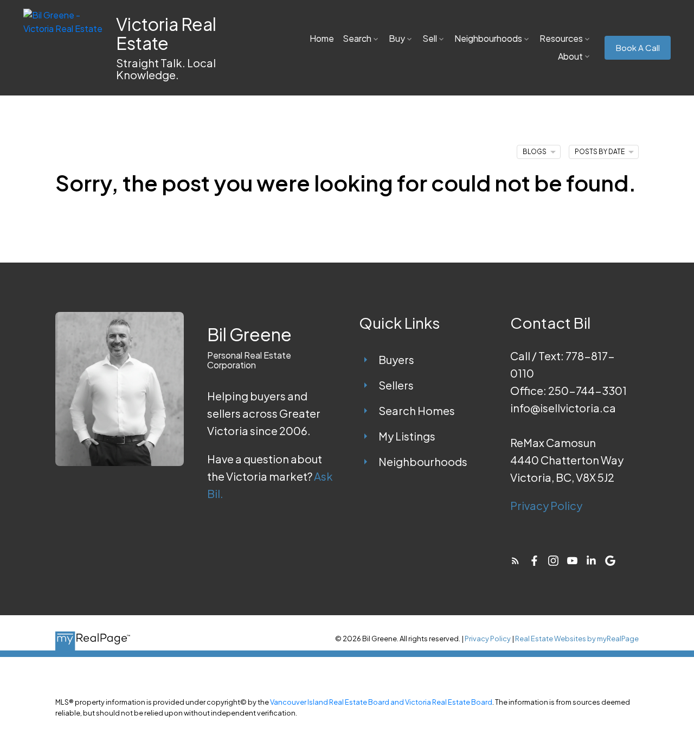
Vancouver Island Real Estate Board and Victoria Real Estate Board (381, 702)
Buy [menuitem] (397, 38)
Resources (561, 38)
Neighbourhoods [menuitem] (488, 38)
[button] (638, 48)
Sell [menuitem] (429, 38)
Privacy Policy (546, 505)
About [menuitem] (570, 56)
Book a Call (637, 48)
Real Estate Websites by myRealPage (577, 638)
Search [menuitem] (357, 38)
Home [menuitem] (322, 38)
